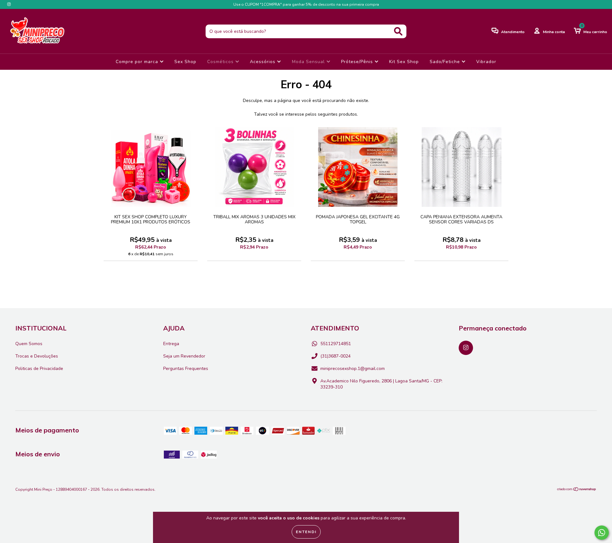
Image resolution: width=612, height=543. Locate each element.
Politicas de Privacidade (39, 369)
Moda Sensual (309, 62)
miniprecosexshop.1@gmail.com (352, 369)
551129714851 (335, 344)
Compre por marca (138, 62)
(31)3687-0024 (335, 356)
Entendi (306, 531)
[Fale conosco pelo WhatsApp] (601, 532)
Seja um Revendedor (184, 356)
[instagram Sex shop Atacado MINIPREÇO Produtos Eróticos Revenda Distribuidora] (9, 4)
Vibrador (486, 62)
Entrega (171, 344)
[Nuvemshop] (577, 490)
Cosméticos (221, 62)
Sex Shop (185, 62)
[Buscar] (398, 31)
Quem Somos (28, 344)
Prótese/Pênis (358, 62)
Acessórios (263, 62)
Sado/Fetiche (446, 62)
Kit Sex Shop (404, 62)
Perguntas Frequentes (185, 369)
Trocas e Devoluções (36, 356)
